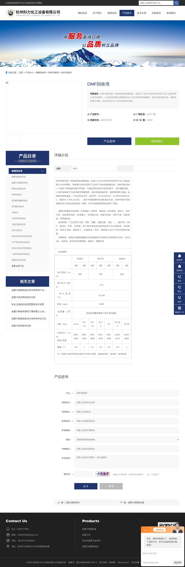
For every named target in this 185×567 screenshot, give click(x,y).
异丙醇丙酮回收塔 (20, 200)
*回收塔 (15, 212)
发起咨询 (177, 562)
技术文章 (141, 13)
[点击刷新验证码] (103, 474)
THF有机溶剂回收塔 (21, 242)
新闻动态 (112, 13)
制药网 (112, 562)
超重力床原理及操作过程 (23, 297)
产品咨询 (109, 141)
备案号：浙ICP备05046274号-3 (82, 562)
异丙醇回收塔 (18, 206)
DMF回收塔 (53, 72)
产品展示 (127, 13)
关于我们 (97, 13)
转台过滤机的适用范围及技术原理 (28, 304)
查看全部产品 (18, 266)
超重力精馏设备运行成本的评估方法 (29, 318)
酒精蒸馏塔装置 (19, 177)
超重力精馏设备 (89, 529)
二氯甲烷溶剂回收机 (21, 254)
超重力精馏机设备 (136, 502)
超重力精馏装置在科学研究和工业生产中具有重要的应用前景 (29, 290)
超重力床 (86, 535)
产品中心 (29, 72)
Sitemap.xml (123, 562)
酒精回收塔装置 (19, 260)
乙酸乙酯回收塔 (19, 224)
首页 (21, 72)
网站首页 (82, 13)
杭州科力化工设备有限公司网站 (28, 3)
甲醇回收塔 (17, 194)
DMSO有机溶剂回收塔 (22, 236)
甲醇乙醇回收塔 (19, 189)
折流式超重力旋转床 (91, 540)
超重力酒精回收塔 (20, 183)
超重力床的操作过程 (21, 325)
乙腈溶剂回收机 (19, 218)
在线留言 (156, 13)
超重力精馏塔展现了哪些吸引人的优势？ (29, 311)
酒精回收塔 (41, 72)
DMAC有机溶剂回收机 (22, 248)
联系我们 (171, 13)
